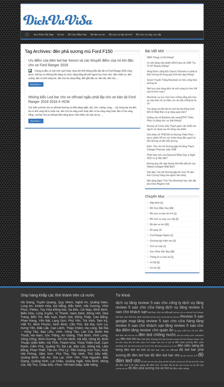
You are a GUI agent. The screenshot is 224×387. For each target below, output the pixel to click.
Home (26, 34)
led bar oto (122, 316)
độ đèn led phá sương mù (174, 362)
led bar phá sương (139, 316)
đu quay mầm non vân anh (186, 331)
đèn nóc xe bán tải (165, 342)
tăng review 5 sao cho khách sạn (160, 323)
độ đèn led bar (138, 355)
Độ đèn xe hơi (98, 34)
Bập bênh (155, 202)
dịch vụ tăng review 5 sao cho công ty (148, 302)
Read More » (35, 84)
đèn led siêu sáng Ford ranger (142, 342)
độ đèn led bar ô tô (188, 356)
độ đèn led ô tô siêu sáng (130, 365)
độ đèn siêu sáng (179, 368)
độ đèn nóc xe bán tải (159, 365)
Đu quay (154, 230)
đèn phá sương (184, 342)
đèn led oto (128, 339)
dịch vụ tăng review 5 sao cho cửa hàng (160, 304)
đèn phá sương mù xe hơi (166, 346)
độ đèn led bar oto (165, 355)
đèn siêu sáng (188, 345)
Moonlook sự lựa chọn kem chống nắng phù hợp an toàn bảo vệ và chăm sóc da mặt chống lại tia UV (171, 100)
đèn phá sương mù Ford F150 (141, 346)
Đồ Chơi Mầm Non (77, 34)
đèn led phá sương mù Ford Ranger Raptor (181, 339)
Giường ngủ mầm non (161, 240)
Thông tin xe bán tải (160, 257)
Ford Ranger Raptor (160, 235)
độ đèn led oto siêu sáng (151, 362)
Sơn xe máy (156, 246)
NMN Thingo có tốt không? (160, 57)
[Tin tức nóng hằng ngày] (58, 19)
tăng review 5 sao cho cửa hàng (166, 321)
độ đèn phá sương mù (182, 365)
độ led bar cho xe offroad (162, 349)
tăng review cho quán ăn (152, 330)
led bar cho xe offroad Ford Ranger (188, 312)
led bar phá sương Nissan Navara (165, 317)
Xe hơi (60, 34)
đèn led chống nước (157, 334)
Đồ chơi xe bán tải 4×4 (120, 34)
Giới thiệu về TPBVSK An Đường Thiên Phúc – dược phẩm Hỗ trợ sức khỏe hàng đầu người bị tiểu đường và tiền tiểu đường (171, 137)
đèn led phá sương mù (149, 339)
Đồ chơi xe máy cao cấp (148, 34)
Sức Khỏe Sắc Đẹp (43, 34)
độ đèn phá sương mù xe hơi (148, 368)
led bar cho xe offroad (160, 312)
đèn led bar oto (131, 335)
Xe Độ (153, 262)
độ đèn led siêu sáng (194, 362)
